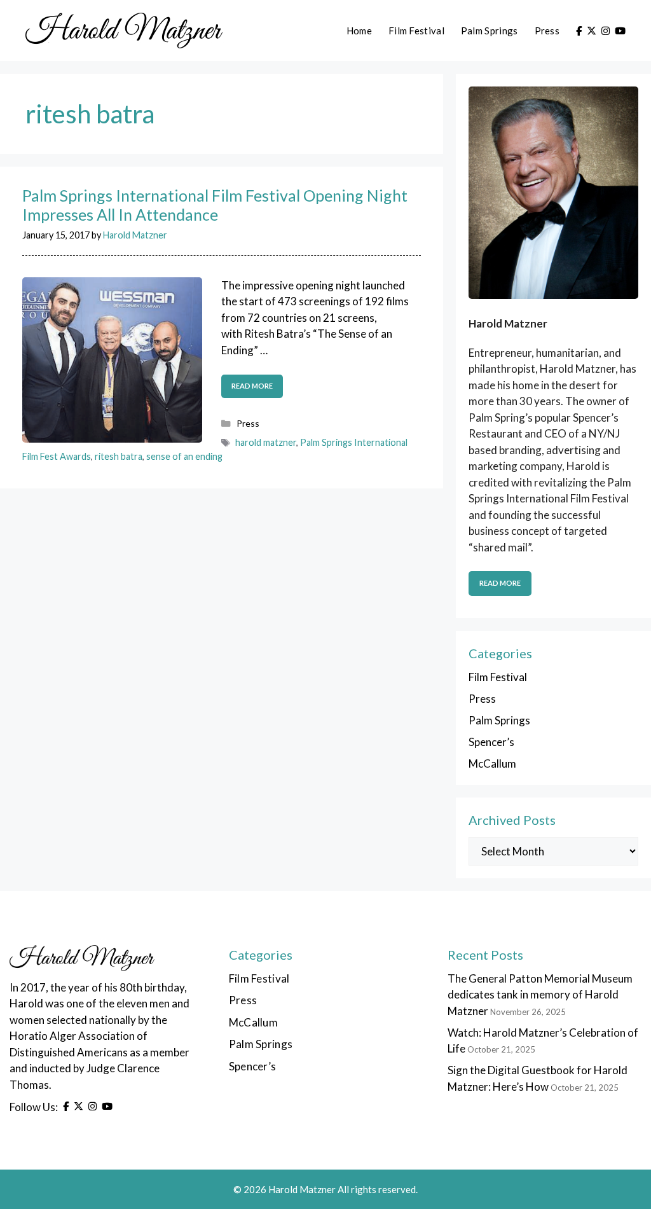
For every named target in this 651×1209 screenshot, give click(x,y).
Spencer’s (491, 742)
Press (547, 30)
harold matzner (265, 442)
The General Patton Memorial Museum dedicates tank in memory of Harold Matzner (540, 995)
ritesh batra (118, 456)
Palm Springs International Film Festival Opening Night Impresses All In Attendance (215, 205)
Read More (500, 583)
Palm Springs (489, 30)
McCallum (492, 763)
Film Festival (416, 30)
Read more (252, 386)
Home (359, 30)
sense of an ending (184, 456)
